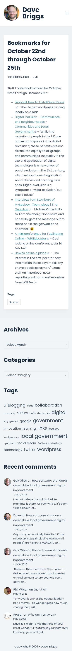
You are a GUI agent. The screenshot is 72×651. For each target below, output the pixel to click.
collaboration (48, 405)
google (25, 421)
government (48, 420)
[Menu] (66, 13)
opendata (9, 443)
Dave (17, 515)
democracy (43, 413)
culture (22, 413)
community (9, 413)
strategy (56, 443)
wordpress (49, 449)
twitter (30, 449)
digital (59, 412)
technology (13, 449)
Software (43, 443)
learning (29, 428)
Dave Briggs (33, 13)
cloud (30, 405)
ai (5, 405)
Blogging (16, 405)
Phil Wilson (20, 589)
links (13, 302)
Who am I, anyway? (42, 614)
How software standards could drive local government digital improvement (40, 485)
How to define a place (30, 253)
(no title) (40, 589)
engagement (11, 421)
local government (44, 436)
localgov (54, 428)
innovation (12, 428)
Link (35, 77)
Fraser (18, 614)
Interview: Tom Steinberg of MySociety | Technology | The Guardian (36, 204)
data (33, 413)
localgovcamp (11, 437)
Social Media (26, 443)
